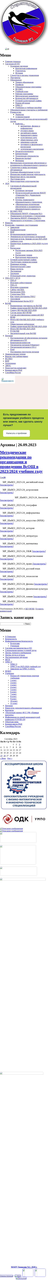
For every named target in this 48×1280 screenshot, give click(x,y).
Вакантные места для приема (23, 177)
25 (1, 756)
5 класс (13, 689)
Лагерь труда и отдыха (15, 655)
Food (12, 349)
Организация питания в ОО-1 (23, 347)
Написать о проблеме (16, 433)
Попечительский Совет (20, 266)
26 (5, 756)
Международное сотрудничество (24, 181)
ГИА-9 (13, 280)
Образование (16, 80)
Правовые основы (18, 264)
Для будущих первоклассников (23, 262)
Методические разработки (26, 96)
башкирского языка (28, 135)
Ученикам (14, 646)
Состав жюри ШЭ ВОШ (20, 313)
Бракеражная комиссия (20, 342)
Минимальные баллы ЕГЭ (21, 301)
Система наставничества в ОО (18, 648)
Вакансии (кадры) (23, 158)
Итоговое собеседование (21, 283)
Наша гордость (16, 269)
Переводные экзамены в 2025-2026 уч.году (29, 243)
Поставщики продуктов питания (24, 352)
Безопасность (11, 639)
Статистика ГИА (17, 294)
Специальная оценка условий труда (20, 650)
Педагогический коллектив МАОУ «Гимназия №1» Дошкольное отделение (30, 195)
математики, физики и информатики (30, 127)
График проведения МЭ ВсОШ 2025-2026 (28, 326)
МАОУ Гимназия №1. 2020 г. (24, 1267)
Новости (9, 223)
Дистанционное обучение (16, 657)
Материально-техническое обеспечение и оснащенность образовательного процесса (28, 164)
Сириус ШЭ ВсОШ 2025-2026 (23, 310)
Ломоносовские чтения (15, 354)
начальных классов (28, 142)
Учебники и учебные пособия (28, 107)
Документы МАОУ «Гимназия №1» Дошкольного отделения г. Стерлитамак (27, 219)
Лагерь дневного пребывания (18, 653)
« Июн (3, 758)
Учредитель (20, 71)
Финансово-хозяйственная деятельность (27, 174)
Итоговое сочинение (19, 287)
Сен (3, 477)
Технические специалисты (27, 156)
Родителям (15, 643)
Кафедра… (20, 124)
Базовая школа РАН (13, 370)
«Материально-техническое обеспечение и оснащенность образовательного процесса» (28, 206)
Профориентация (17, 230)
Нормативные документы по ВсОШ (26, 306)
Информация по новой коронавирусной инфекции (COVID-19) (22, 718)
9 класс (13, 699)
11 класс (13, 703)
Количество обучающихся (26, 98)
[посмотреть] (6, 492)
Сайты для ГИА (17, 289)
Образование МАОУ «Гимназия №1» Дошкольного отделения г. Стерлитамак (27, 214)
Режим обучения (22, 103)
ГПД (12, 246)
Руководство (15, 112)
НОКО (8, 671)
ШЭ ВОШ (29, 609)
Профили (19, 84)
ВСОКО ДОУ (16, 211)
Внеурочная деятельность (26, 257)
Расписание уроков (23, 255)
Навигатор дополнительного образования (23, 708)
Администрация (22, 117)
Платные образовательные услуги (25, 172)
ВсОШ (8, 303)
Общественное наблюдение (22, 324)
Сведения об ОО (12, 64)
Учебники (9, 673)
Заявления (14, 227)
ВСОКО (19, 89)
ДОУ (7, 184)
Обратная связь (11, 722)
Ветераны (19, 160)
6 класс (13, 692)
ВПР (12, 232)
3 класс (13, 683)
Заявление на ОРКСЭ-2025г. (22, 669)
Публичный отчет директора (22, 276)
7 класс (13, 694)
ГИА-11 (13, 285)
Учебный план (21, 91)
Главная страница (13, 61)
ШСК (7, 659)
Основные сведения (19, 66)
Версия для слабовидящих (16, 356)
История (19, 73)
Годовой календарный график (28, 101)
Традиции (14, 273)
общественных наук (29, 140)
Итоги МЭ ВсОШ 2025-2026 (22, 329)
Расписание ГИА (17, 292)
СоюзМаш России (13, 372)
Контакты (9, 710)
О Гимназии (10, 636)
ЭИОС (8, 366)
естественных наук (28, 137)
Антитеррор (10, 363)
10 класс (14, 701)
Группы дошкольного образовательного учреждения (28, 201)
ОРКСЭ (18, 105)
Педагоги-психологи (24, 151)
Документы (15, 78)
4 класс (13, 687)
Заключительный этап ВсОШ (23, 333)
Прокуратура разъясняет (15, 368)
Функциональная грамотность (23, 234)
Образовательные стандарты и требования (28, 110)
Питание (9, 336)
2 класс (13, 685)
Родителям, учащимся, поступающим (21, 225)
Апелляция (15, 299)
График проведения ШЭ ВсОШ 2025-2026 (28, 308)
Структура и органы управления (24, 75)
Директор (19, 114)
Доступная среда (17, 179)
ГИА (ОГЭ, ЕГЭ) (12, 278)
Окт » (9, 758)
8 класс (13, 696)
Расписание (15, 248)
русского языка (27, 131)
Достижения (15, 271)
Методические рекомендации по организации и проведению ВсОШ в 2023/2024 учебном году (21, 462)
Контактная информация (26, 68)
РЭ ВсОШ (14, 331)
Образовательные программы (28, 87)
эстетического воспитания (32, 149)
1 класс (13, 680)
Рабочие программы (24, 94)
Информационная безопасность (19, 641)
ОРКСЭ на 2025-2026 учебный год (25, 666)
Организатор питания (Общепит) (24, 345)
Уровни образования (24, 82)
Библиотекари (21, 154)
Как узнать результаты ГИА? (22, 296)
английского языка (28, 133)
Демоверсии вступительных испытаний (27, 236)
